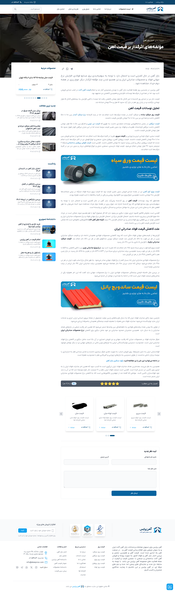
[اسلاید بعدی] (159, 413)
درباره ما (83, 552)
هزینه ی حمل (73, 9)
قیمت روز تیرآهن (98, 556)
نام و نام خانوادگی (150, 457)
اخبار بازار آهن (148, 40)
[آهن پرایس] (137, 530)
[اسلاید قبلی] (61, 413)
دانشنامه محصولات (60, 567)
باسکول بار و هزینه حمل (30, 253)
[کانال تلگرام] (22, 567)
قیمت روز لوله (99, 567)
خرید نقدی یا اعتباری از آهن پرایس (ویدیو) (29, 225)
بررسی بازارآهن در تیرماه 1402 (28, 199)
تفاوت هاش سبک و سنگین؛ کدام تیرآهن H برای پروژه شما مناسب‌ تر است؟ (28, 144)
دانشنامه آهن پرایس (59, 559)
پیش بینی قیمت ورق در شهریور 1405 (30, 112)
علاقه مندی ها (28, 2)
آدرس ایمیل (104, 457)
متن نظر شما (152, 469)
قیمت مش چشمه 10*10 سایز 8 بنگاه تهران (36, 77)
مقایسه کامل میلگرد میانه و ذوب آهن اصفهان (29, 127)
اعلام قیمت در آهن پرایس (30, 239)
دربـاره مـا (108, 9)
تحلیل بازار (61, 9)
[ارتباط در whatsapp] (26, 567)
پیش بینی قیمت (61, 571)
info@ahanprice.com (35, 562)
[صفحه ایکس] (31, 567)
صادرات (83, 575)
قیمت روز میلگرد (99, 552)
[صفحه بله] (17, 567)
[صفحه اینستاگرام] (36, 567)
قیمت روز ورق (99, 559)
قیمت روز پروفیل (98, 563)
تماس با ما (97, 9)
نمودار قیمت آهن (60, 563)
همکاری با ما (149, 2)
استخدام (83, 567)
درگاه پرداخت (160, 2)
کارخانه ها (82, 571)
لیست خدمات (81, 556)
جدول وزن (85, 9)
